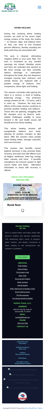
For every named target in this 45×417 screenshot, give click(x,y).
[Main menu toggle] (39, 7)
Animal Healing (22, 285)
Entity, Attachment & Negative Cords (22, 289)
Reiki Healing (22, 266)
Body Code (22, 276)
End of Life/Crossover (22, 292)
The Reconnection (22, 295)
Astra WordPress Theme (33, 408)
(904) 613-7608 (22, 180)
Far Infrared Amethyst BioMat (22, 298)
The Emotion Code (22, 272)
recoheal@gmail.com (22, 317)
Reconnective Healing (22, 279)
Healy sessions (22, 282)
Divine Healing (22, 269)
